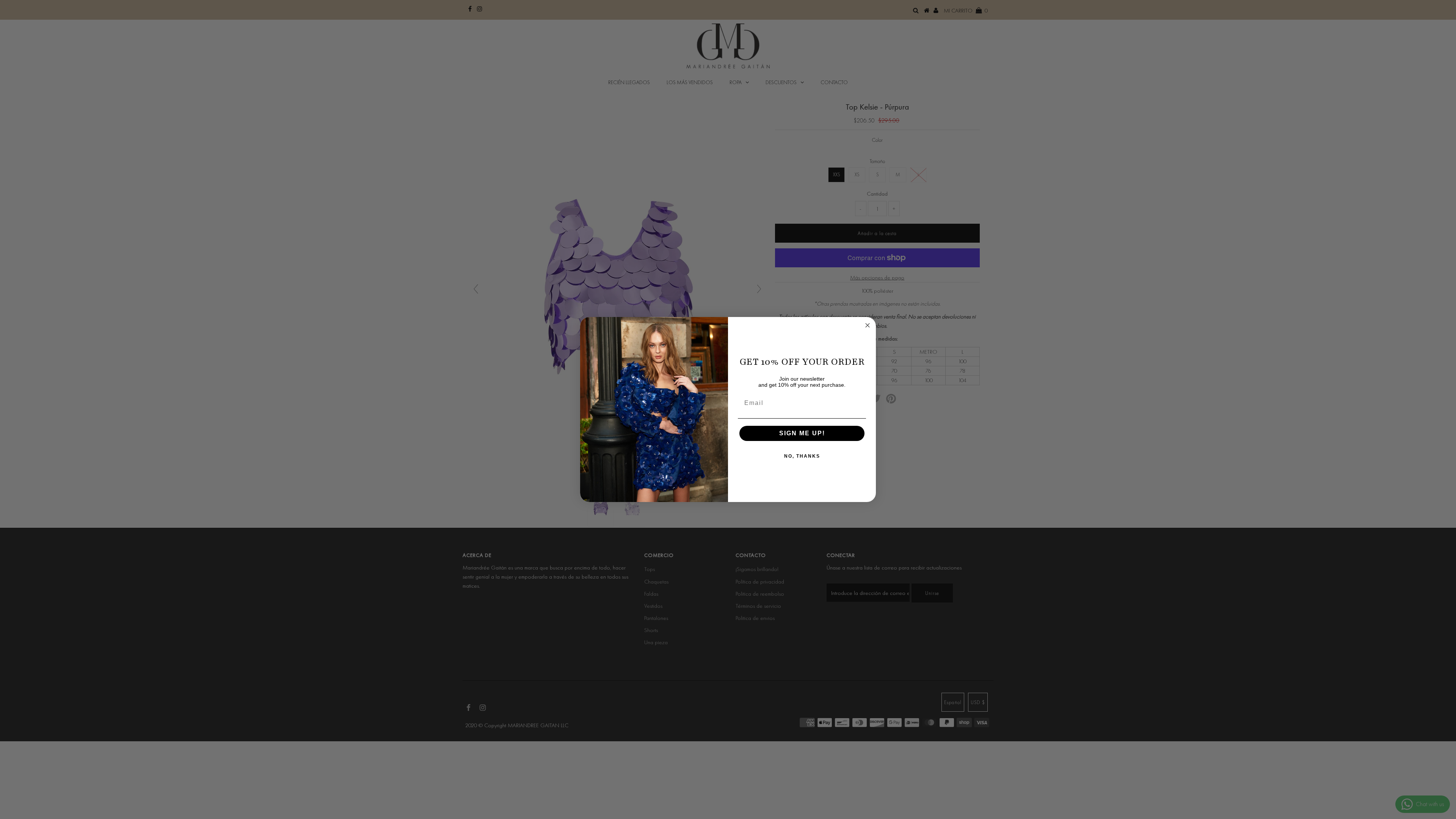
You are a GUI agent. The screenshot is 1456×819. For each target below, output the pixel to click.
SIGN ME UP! (802, 433)
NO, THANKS (802, 456)
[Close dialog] (867, 325)
